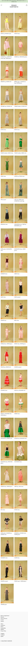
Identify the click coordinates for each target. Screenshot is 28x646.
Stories (2, 626)
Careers (2, 621)
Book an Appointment (5, 615)
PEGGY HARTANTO (8, 641)
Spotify (2, 636)
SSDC (6, 643)
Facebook (3, 635)
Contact (2, 620)
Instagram (2, 633)
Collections (3, 625)
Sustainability (3, 628)
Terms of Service (4, 618)
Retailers (2, 629)
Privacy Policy (3, 631)
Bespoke (2, 617)
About (2, 624)
